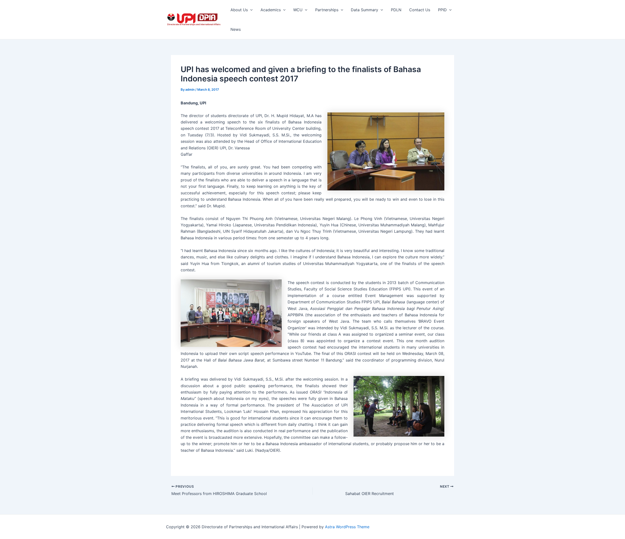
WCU (297, 9)
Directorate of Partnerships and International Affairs (193, 24)
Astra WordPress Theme (347, 526)
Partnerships (326, 9)
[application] (250, 10)
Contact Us (419, 9)
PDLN (396, 9)
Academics (270, 9)
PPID (442, 9)
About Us (239, 9)
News (235, 29)
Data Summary (364, 9)
